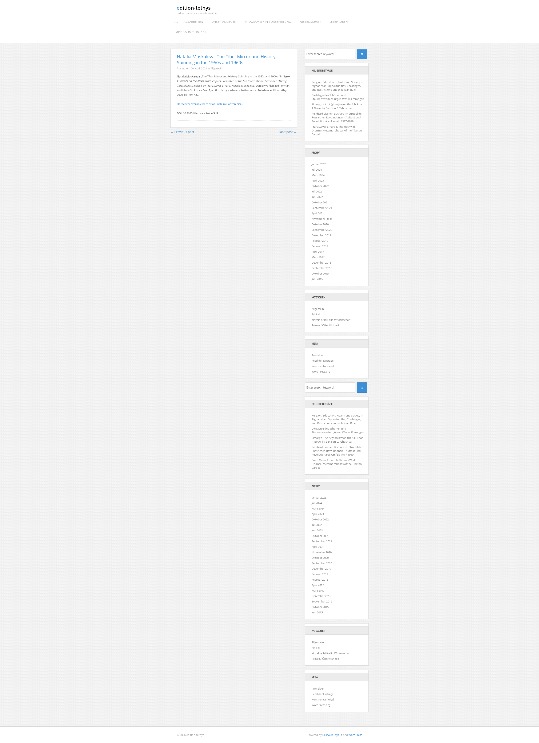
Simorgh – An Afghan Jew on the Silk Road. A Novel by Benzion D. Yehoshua (338, 106)
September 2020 (322, 230)
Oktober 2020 (320, 224)
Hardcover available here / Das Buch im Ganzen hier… (210, 104)
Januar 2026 (319, 164)
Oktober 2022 (320, 186)
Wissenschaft (310, 22)
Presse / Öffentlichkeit (325, 325)
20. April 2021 (199, 68)
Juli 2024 (317, 169)
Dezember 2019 (321, 235)
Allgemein (217, 68)
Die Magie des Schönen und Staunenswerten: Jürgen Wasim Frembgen (338, 97)
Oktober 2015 (320, 273)
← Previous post (182, 132)
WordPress (355, 735)
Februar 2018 (320, 246)
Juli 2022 (317, 191)
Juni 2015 (317, 279)
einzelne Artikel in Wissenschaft (331, 320)
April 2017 (318, 251)
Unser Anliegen (224, 22)
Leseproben (339, 22)
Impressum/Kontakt (190, 32)
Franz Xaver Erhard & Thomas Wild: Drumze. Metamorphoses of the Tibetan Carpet (337, 130)
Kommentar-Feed (323, 366)
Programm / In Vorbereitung (268, 22)
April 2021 (318, 213)
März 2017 (318, 257)
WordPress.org (321, 371)
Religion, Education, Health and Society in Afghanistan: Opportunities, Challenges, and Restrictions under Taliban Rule (337, 86)
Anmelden (318, 355)
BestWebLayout (332, 735)
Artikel (316, 314)
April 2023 (318, 180)
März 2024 (318, 175)
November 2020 (322, 219)
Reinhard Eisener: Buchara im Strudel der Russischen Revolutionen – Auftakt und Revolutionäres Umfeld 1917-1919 (337, 117)
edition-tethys (194, 7)
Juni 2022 (317, 197)
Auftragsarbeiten (189, 22)
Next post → (288, 132)
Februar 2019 (320, 241)
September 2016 (322, 268)
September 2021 (322, 208)
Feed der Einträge (323, 360)
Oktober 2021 (320, 202)
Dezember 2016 (321, 262)
